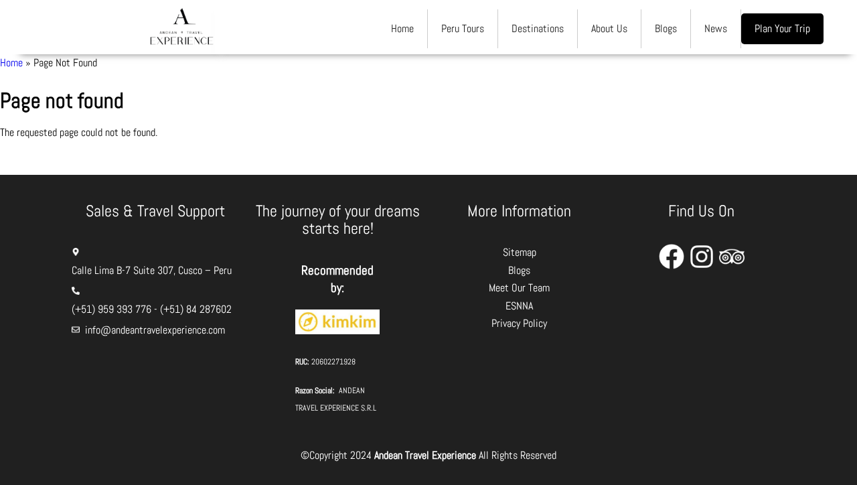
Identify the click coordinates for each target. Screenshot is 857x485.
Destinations (538, 28)
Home (402, 28)
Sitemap (519, 252)
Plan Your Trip (782, 28)
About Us (609, 28)
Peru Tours (462, 28)
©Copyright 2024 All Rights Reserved (428, 455)
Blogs (666, 28)
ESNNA (519, 306)
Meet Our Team (519, 288)
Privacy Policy (519, 323)
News (715, 28)
